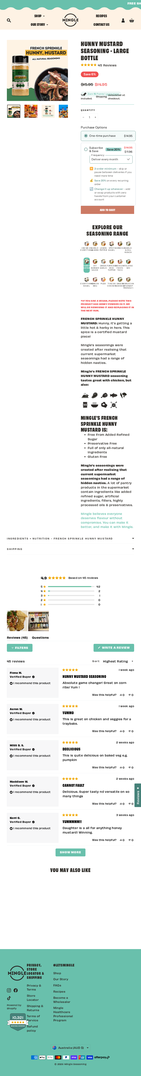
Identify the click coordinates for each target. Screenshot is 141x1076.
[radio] (108, 136)
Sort (96, 661)
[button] (107, 65)
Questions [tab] (40, 638)
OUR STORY (38, 24)
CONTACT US (101, 24)
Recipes (59, 991)
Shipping (101, 96)
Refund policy (32, 1028)
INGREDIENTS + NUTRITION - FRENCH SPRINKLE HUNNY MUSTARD (60, 538)
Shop (57, 973)
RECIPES (101, 16)
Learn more (112, 94)
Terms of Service (33, 1018)
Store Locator (33, 997)
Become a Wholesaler (61, 999)
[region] (28, 620)
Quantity (88, 110)
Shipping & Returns (35, 1008)
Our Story (60, 979)
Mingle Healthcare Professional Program (63, 1014)
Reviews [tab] (17, 638)
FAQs (57, 985)
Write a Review (117, 648)
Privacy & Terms (34, 987)
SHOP (38, 16)
